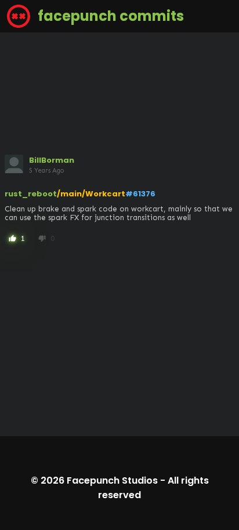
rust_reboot (31, 193)
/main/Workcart (91, 193)
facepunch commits (109, 15)
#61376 (140, 193)
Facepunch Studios (112, 480)
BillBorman (51, 160)
